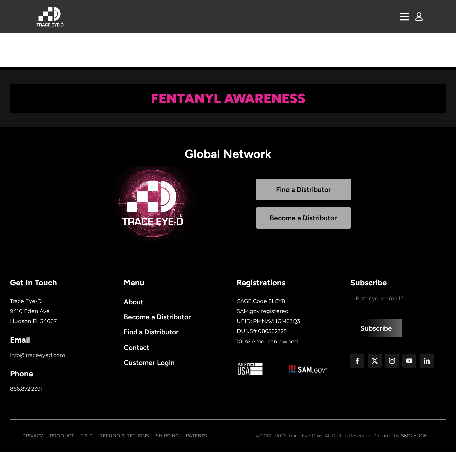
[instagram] (392, 361)
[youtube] (409, 361)
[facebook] (357, 361)
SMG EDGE (414, 436)
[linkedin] (427, 361)
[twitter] (375, 361)
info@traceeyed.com (37, 355)
